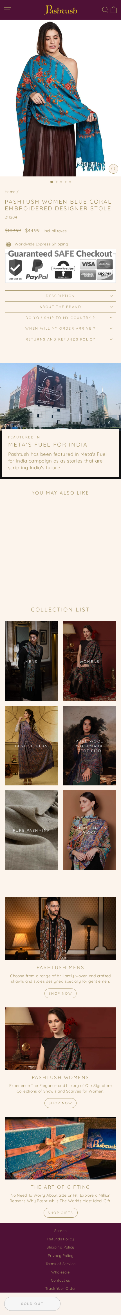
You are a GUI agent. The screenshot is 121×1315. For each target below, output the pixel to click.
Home (10, 191)
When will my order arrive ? (60, 328)
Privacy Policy (60, 1255)
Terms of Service (61, 1263)
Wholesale (60, 1272)
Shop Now (60, 993)
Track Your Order (60, 1288)
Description (60, 296)
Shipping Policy (60, 1247)
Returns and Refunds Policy (60, 339)
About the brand (60, 307)
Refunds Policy (60, 1239)
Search (60, 1230)
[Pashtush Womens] (60, 1038)
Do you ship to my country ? (60, 318)
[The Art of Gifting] (60, 1148)
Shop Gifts (60, 1213)
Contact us (60, 1280)
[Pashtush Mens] (60, 928)
